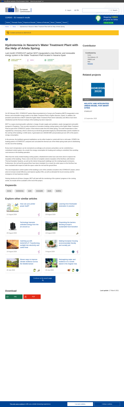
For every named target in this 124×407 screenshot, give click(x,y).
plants (49, 191)
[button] (76, 10)
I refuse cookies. (107, 404)
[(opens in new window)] (20, 9)
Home (8, 22)
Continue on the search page (42, 278)
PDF (33, 296)
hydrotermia (20, 191)
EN (6, 39)
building (58, 191)
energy (9, 191)
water (30, 191)
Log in (69, 10)
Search (65, 22)
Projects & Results (29, 22)
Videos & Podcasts (43, 22)
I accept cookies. (80, 404)
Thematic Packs (17, 22)
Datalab (58, 22)
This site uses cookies (17, 404)
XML (15, 296)
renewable (39, 191)
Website (90, 64)
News (52, 22)
